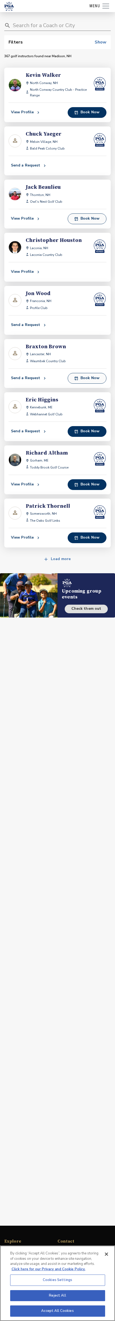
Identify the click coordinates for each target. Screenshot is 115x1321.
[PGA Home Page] (9, 6)
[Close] (106, 1254)
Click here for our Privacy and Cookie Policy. (48, 1269)
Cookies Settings (57, 1280)
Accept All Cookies (57, 1310)
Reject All (57, 1295)
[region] (57, 1283)
